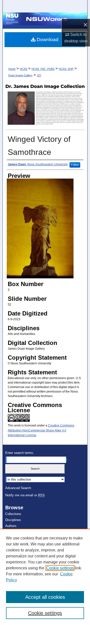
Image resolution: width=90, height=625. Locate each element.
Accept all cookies (45, 597)
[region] (45, 577)
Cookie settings (60, 568)
